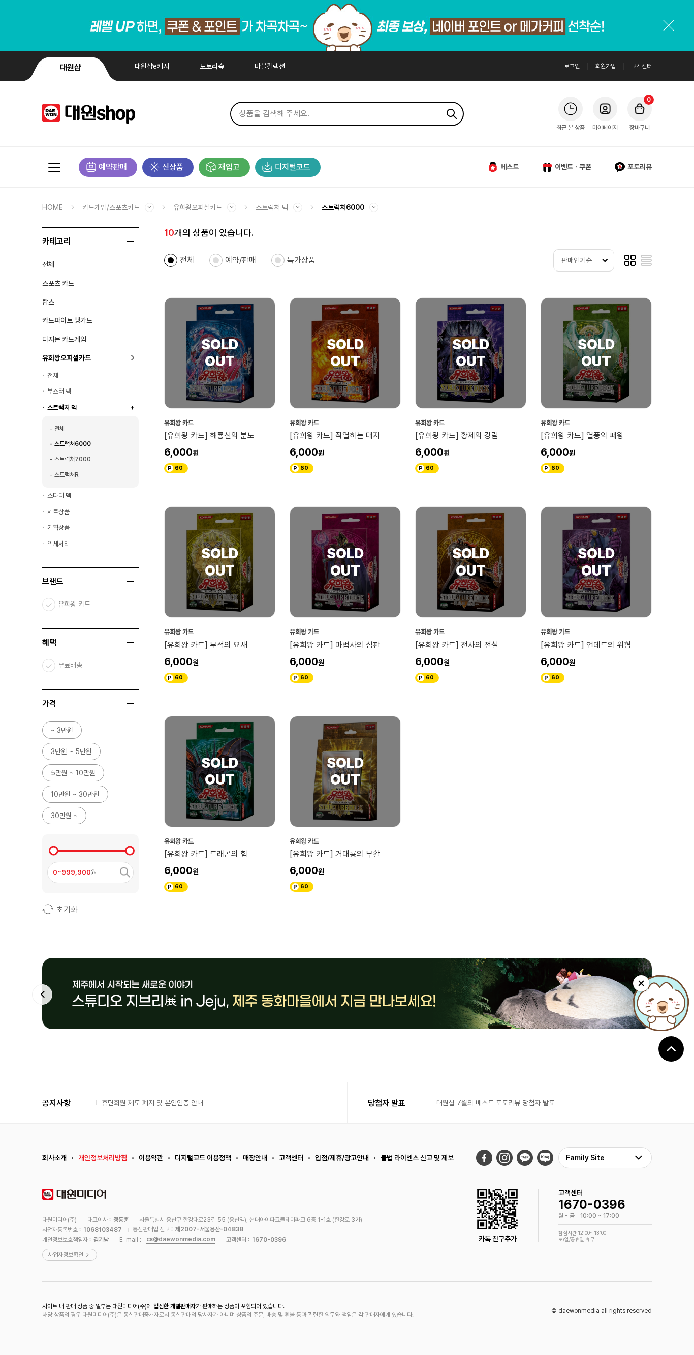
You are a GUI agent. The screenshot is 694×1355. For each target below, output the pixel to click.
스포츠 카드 (58, 283)
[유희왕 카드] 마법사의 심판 (335, 645)
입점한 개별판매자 (174, 1306)
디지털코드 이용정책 (203, 1158)
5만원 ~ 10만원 (73, 773)
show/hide (130, 241)
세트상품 (58, 512)
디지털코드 (292, 167)
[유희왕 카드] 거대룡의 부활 (335, 854)
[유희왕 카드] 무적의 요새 (205, 645)
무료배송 (70, 665)
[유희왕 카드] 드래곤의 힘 (205, 854)
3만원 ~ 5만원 (71, 751)
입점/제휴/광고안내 (342, 1158)
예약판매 (113, 167)
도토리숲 (212, 66)
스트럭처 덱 (272, 207)
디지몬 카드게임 (64, 339)
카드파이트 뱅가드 (67, 320)
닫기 (668, 25)
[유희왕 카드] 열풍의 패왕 (582, 435)
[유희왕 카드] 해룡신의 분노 (209, 435)
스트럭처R (66, 474)
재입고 (229, 167)
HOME (52, 207)
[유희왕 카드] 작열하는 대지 (335, 435)
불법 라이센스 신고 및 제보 (417, 1158)
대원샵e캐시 (152, 66)
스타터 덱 (59, 495)
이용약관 (151, 1158)
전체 (48, 264)
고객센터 (642, 66)
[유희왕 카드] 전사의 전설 (456, 645)
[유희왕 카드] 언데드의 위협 (586, 645)
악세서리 (58, 544)
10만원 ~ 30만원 (75, 794)
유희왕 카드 (74, 604)
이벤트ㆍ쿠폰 (573, 167)
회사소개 (54, 1158)
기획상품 (58, 527)
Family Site (585, 1158)
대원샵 (70, 67)
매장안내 (255, 1158)
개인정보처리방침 (102, 1158)
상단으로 (671, 1049)
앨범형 (630, 260)
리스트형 (646, 260)
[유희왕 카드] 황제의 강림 (456, 435)
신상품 (172, 167)
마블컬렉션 (270, 66)
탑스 (48, 302)
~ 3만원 (62, 730)
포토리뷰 (639, 167)
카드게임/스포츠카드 (111, 207)
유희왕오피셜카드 (197, 207)
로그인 (572, 66)
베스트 (509, 167)
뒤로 (42, 994)
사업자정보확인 (65, 1254)
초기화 (67, 909)
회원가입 (605, 66)
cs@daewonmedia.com (180, 1239)
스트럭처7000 (72, 459)
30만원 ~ (64, 815)
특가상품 (301, 260)
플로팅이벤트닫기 (641, 983)
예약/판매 (240, 260)
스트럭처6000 (343, 207)
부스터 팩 (59, 391)
